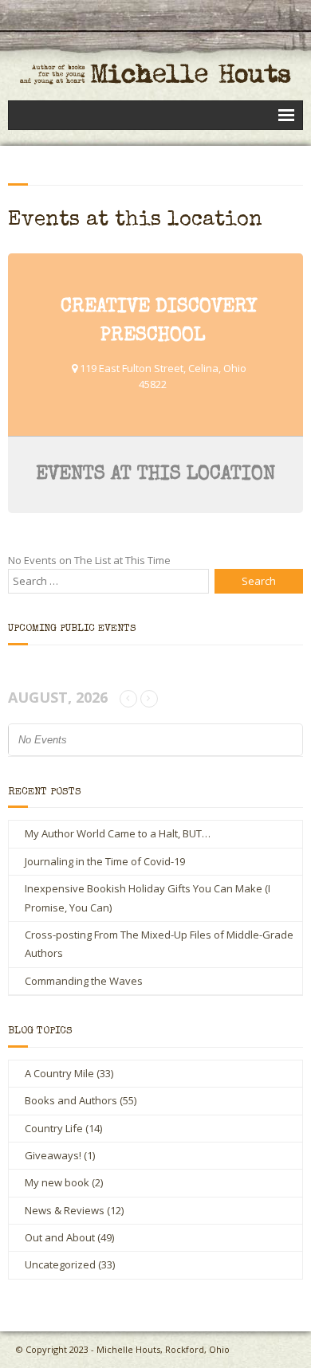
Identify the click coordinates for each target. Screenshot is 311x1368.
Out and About (60, 1237)
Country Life (54, 1128)
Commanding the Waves (84, 981)
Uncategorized (60, 1264)
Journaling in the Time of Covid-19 (105, 861)
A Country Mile (59, 1073)
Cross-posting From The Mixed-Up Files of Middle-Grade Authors (159, 943)
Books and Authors (71, 1100)
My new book (57, 1182)
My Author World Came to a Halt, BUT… (118, 833)
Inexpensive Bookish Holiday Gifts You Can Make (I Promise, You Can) (147, 897)
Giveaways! (53, 1155)
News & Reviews (64, 1210)
